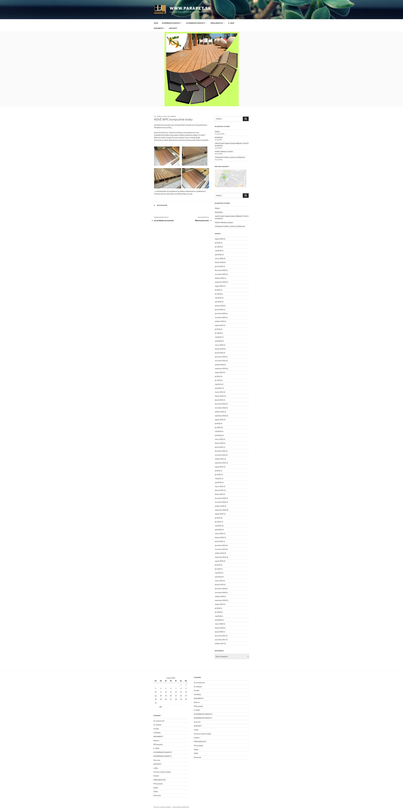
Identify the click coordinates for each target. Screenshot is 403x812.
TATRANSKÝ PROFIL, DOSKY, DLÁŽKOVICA (230, 157)
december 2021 (220, 451)
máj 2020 (218, 526)
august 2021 (219, 467)
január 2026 (219, 266)
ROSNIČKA (219, 137)
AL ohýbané (157, 725)
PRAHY (217, 132)
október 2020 (219, 506)
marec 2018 (219, 624)
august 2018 (219, 604)
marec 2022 (219, 439)
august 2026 (219, 239)
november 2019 (220, 549)
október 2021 (219, 459)
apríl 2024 (218, 341)
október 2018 (219, 596)
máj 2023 (218, 384)
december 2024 (220, 313)
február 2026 (219, 262)
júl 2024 (217, 329)
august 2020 (219, 514)
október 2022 (219, 412)
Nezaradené (162, 205)
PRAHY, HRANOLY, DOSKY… (224, 151)
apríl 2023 (218, 388)
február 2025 (219, 306)
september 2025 (220, 282)
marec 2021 (219, 486)
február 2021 (219, 490)
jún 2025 (218, 294)
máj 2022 (218, 431)
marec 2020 (219, 533)
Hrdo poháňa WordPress (181, 807)
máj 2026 (218, 250)
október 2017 (219, 643)
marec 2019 (219, 581)
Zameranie (157, 795)
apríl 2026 (218, 254)
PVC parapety (158, 784)
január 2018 (219, 632)
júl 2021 (217, 471)
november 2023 (220, 360)
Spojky (155, 788)
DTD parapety (158, 744)
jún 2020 (218, 522)
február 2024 (219, 349)
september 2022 (220, 416)
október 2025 (219, 278)
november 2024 (220, 317)
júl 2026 (217, 243)
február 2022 (219, 443)
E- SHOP (231, 23)
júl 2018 (217, 608)
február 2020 (219, 537)
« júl (160, 706)
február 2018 (219, 628)
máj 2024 (218, 337)
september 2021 (220, 463)
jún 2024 (218, 333)
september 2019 (220, 557)
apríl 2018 (218, 620)
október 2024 (219, 321)
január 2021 (219, 494)
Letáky (155, 768)
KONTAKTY (173, 28)
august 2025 (219, 286)
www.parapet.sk (190, 8)
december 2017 (220, 636)
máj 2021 (218, 478)
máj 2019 (218, 573)
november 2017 (220, 639)
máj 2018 (218, 616)
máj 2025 (218, 298)
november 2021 (220, 455)
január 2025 (219, 309)
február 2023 (219, 396)
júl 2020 (217, 518)
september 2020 (220, 510)
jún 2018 (218, 612)
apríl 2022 (218, 435)
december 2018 (220, 588)
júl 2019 (217, 565)
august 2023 (219, 372)
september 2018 (220, 600)
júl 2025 (217, 290)
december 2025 (220, 270)
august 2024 (219, 325)
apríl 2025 (218, 302)
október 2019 (219, 553)
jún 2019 (218, 569)
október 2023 (219, 364)
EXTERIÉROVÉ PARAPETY (195, 23)
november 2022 (220, 408)
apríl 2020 (218, 529)
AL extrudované (158, 721)
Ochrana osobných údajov (162, 772)
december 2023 (220, 357)
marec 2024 (219, 345)
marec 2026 (219, 258)
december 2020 (220, 498)
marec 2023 (219, 392)
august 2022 (219, 419)
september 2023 (220, 368)
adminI (173, 116)
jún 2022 (218, 427)
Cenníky (156, 729)
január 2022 (219, 447)
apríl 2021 (218, 482)
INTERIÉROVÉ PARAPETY (171, 23)
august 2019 (219, 561)
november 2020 (220, 502)
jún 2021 (218, 474)
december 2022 (220, 404)
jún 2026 (218, 247)
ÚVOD (156, 23)
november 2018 (220, 592)
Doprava (156, 740)
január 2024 (219, 353)
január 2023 (219, 400)
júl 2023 (217, 376)
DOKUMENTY (159, 28)
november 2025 (220, 274)
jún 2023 (218, 380)
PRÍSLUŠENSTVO (217, 23)
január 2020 (219, 541)
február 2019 (219, 584)
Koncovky (156, 760)
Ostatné (156, 776)
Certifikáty (157, 733)
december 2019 (220, 545)
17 (155, 696)
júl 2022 (217, 423)
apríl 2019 (218, 577)
